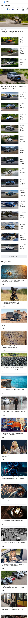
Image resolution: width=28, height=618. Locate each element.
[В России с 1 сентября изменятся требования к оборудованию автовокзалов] (14, 603)
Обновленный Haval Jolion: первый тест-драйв (23, 226)
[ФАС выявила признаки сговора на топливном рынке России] (14, 494)
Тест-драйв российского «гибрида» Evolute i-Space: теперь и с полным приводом (23, 215)
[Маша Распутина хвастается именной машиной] (14, 450)
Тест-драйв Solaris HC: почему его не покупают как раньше (23, 205)
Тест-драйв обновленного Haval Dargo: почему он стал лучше (14, 87)
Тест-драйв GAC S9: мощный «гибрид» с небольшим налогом (23, 96)
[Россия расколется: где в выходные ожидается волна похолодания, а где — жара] (14, 297)
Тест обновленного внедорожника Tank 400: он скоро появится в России (23, 172)
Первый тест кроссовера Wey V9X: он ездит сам (23, 194)
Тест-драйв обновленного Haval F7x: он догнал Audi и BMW (23, 118)
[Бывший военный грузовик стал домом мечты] (14, 319)
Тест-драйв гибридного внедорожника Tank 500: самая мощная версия (23, 237)
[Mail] (4, 1)
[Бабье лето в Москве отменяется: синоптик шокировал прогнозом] (14, 407)
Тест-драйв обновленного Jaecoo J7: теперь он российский (23, 107)
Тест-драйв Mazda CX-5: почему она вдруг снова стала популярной (23, 161)
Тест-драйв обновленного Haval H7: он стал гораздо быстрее (23, 129)
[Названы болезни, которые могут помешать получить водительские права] (14, 559)
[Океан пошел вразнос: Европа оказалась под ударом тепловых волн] (14, 385)
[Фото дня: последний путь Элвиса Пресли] (14, 538)
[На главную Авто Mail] (7, 1)
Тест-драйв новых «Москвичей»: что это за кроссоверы (23, 150)
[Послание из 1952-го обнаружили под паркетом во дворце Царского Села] (14, 341)
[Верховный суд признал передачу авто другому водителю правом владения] (14, 516)
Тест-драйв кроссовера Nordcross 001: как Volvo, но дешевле (23, 139)
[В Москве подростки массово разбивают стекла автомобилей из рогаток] (14, 275)
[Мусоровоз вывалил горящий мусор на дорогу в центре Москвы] (14, 428)
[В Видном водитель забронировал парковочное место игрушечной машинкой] (14, 581)
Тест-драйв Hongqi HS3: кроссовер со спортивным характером (23, 248)
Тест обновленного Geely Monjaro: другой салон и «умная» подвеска (23, 183)
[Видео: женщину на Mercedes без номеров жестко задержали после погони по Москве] (14, 472)
